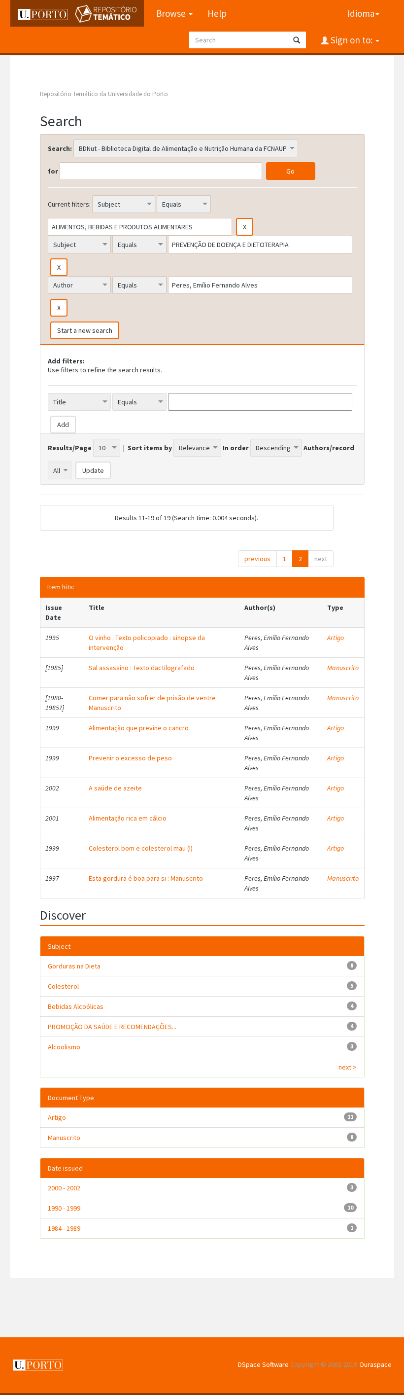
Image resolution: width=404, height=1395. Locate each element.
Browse (172, 13)
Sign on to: (351, 40)
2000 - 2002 (64, 1187)
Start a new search (84, 330)
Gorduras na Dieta (74, 966)
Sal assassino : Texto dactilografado (142, 667)
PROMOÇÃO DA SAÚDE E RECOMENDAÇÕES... (112, 1026)
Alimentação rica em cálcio (128, 818)
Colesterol (63, 986)
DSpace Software (263, 1364)
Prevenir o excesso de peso (130, 757)
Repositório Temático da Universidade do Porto (104, 94)
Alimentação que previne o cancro (139, 727)
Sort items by (150, 447)
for (53, 171)
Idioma (360, 13)
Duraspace (376, 1364)
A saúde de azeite (115, 788)
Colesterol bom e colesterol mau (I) (141, 848)
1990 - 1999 (64, 1208)
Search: (60, 148)
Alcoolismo (64, 1046)
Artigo (335, 637)
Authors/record (328, 447)
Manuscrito (343, 667)
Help (217, 13)
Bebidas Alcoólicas (75, 1006)
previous (257, 558)
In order (236, 447)
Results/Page (70, 447)
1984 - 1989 (64, 1228)
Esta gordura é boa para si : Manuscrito (146, 878)
